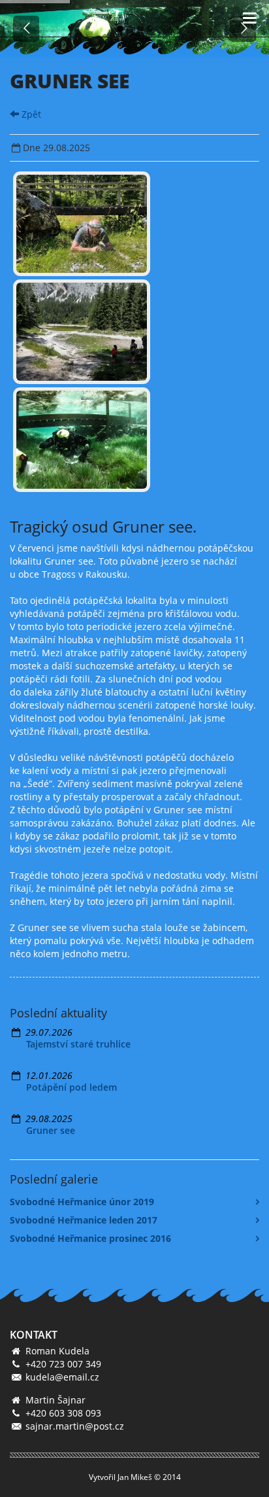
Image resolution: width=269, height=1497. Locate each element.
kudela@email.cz (62, 1377)
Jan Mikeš (135, 1477)
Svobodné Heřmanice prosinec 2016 (90, 1238)
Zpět (30, 114)
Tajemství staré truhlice (78, 1044)
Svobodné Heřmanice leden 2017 (83, 1220)
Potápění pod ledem (71, 1087)
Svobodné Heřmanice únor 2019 (82, 1201)
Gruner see (50, 1130)
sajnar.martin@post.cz (74, 1426)
